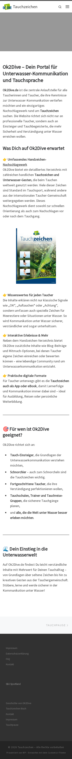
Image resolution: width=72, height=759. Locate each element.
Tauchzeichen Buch (16, 708)
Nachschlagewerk (15, 164)
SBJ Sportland (13, 684)
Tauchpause (12, 724)
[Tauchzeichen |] (7, 6)
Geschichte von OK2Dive (18, 703)
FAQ (8, 659)
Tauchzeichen (26, 747)
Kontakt (10, 664)
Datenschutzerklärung (17, 653)
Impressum (11, 648)
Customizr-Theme (57, 752)
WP (24, 752)
